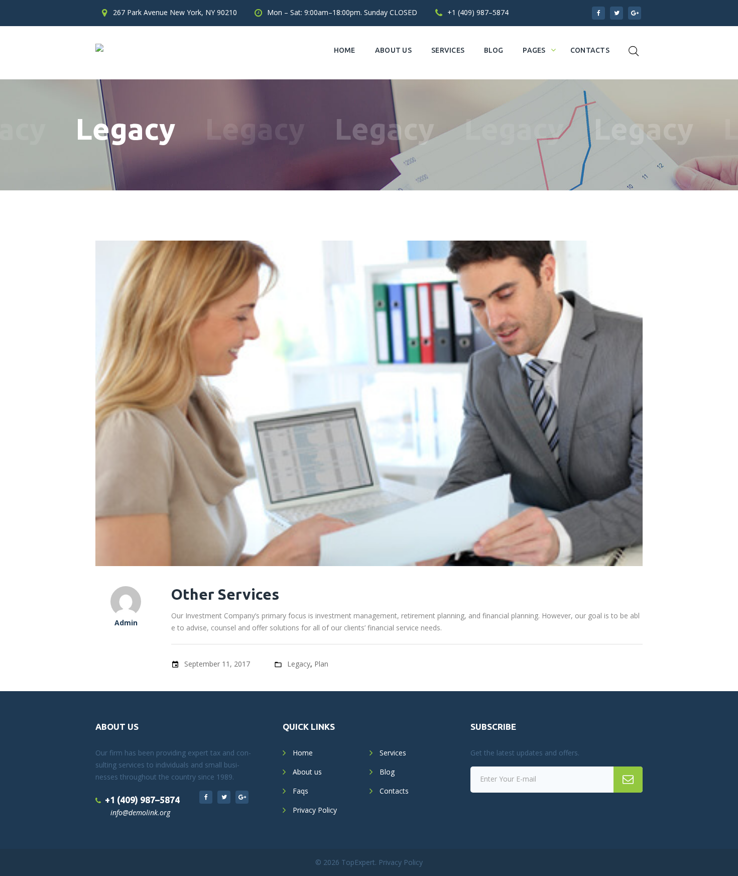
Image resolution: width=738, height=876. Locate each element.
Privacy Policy (315, 810)
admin (126, 622)
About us (393, 50)
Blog (493, 50)
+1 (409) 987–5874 (478, 12)
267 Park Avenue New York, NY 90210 (175, 12)
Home (344, 50)
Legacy (298, 664)
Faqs (300, 791)
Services (447, 50)
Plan (321, 664)
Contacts (589, 50)
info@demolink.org (140, 812)
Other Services (225, 594)
